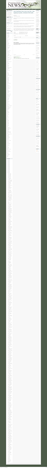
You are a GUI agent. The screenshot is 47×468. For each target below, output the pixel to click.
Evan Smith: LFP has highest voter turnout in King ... (10, 343)
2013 (8, 170)
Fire (26, 9)
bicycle (7, 41)
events (7, 69)
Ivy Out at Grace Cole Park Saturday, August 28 (10, 334)
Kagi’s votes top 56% (10, 251)
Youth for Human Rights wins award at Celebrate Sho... (10, 302)
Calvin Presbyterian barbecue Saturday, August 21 (10, 376)
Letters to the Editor (38, 38)
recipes (7, 121)
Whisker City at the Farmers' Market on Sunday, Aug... (10, 355)
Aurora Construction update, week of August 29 (10, 207)
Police (24, 9)
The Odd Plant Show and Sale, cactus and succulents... (10, 360)
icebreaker (8, 90)
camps (7, 46)
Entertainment (11, 9)
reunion (7, 124)
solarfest (8, 138)
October (9, 175)
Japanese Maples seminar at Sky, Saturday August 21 (10, 436)
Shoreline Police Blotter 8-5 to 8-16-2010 (10, 300)
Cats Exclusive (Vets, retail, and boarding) (37, 130)
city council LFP (8, 54)
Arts (21, 9)
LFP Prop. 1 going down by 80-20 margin (9, 393)
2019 (8, 165)
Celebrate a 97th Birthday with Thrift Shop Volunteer (10, 438)
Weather (35, 9)
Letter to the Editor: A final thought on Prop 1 (10, 314)
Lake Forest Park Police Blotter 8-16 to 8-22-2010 (10, 216)
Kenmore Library (37, 79)
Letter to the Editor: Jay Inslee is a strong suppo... (10, 257)
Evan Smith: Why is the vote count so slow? (10, 278)
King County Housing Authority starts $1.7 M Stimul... (10, 406)
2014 (8, 169)
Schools (32, 9)
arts (7, 38)
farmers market (8, 70)
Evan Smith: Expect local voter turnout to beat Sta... (10, 417)
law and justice (8, 96)
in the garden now (8, 91)
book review (8, 43)
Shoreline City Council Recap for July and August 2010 (10, 351)
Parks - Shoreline (37, 95)
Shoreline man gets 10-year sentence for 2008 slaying (10, 198)
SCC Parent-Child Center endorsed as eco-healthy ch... (10, 340)
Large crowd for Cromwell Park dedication (9, 178)
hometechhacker (8, 88)
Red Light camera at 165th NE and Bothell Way (10, 182)
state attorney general (9, 140)
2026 (8, 159)
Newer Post (15, 54)
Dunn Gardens (8, 35)
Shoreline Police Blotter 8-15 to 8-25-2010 (10, 193)
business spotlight (8, 45)
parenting (8, 109)
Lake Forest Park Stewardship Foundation (37, 69)
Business (15, 9)
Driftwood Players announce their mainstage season (10, 447)
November (9, 174)
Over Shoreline (9, 223)
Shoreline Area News (18, 57)
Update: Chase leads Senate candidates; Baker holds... (10, 390)
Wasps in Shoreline (10, 264)
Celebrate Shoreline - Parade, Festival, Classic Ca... (10, 434)
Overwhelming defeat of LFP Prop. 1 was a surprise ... (10, 364)
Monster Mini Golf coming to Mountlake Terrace (38, 15)
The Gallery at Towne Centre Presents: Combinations (10, 266)
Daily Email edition (16, 58)
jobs (7, 93)
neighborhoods (8, 104)
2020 (8, 164)
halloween (8, 82)
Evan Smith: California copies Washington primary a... (10, 311)
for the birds (8, 74)
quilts (7, 119)
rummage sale (8, 127)
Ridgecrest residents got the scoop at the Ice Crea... (10, 231)
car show (8, 48)
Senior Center (37, 72)
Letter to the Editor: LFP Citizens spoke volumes (10, 332)
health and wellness (9, 83)
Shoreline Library (37, 86)
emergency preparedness (9, 67)
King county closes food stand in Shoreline (38, 12)
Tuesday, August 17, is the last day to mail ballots (10, 415)
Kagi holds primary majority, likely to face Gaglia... (10, 396)
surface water (8, 145)
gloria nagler (8, 80)
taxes (7, 146)
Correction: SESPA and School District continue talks (10, 273)
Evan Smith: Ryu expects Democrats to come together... (10, 358)
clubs (7, 56)
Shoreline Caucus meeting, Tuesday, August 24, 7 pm (10, 440)
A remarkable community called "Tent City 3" (10, 374)
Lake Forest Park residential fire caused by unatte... (10, 191)
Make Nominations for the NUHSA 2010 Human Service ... (10, 211)
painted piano (8, 108)
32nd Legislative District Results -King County (10, 403)
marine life (8, 98)
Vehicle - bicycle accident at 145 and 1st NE (10, 368)
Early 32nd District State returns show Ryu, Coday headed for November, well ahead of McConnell (24, 12)
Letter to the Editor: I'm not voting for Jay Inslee (10, 289)
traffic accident (8, 150)
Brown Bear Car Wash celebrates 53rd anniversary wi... (10, 296)
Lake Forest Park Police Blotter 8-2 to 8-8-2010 (10, 445)
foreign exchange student (9, 75)
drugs (7, 64)
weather (7, 153)
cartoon (7, 49)
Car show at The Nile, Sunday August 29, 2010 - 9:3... (10, 250)
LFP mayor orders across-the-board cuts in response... (10, 383)
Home (8, 9)
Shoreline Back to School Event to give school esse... (10, 255)
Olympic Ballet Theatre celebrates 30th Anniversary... (10, 276)
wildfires (7, 155)
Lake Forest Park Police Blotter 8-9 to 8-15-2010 (10, 309)
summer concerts (8, 143)
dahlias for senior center (9, 61)
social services (8, 137)
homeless (8, 87)
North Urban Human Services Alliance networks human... (10, 209)
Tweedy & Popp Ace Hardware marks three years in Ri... (10, 338)
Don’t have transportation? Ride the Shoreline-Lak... (10, 349)
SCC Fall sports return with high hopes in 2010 (10, 327)
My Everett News (37, 142)
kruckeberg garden (8, 95)
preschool (8, 117)
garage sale (8, 77)
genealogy (8, 79)
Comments (38, 151)
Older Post (34, 54)
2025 (8, 160)
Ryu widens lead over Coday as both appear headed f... (10, 378)
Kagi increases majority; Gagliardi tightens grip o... (10, 371)
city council (8, 53)
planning (7, 111)
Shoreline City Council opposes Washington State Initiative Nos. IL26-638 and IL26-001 (38, 20)
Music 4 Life (37, 65)
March (8, 459)
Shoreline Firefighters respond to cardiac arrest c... (10, 316)
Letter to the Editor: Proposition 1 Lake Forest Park (10, 345)
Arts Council (37, 60)
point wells (8, 114)
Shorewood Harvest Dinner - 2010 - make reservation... (10, 411)
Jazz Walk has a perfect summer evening (9, 366)
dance (7, 62)
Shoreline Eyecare (38, 116)
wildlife (7, 156)
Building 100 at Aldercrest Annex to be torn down (10, 245)
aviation (7, 40)
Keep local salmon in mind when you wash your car (10, 229)
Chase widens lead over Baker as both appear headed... (10, 381)
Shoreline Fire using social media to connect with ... (10, 204)
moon (7, 100)
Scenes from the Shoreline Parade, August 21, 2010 (10, 330)
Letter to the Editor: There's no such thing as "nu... (10, 239)
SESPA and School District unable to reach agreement (10, 285)
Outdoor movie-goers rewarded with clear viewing (10, 431)
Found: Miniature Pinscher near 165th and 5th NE (10, 271)
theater (7, 148)
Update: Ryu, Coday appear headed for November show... (10, 387)
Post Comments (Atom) (18, 55)
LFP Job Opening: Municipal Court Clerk (9, 235)
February (9, 460)
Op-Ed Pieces (37, 41)
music (7, 103)
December (9, 173)
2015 (8, 168)
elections (8, 66)
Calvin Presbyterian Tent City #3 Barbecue (10, 225)
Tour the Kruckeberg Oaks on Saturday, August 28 (10, 325)
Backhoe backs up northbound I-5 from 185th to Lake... (10, 243)
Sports (29, 9)
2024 (8, 161)
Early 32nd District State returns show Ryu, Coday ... (10, 398)
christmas (8, 51)
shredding (8, 135)
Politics (18, 9)
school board (8, 129)
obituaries (8, 106)
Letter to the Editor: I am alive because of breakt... (10, 233)
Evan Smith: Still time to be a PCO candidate (10, 443)
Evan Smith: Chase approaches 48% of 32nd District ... (10, 222)
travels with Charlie (8, 151)
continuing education (9, 59)
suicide (7, 142)
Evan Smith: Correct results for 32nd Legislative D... (10, 353)
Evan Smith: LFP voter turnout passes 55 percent (10, 248)
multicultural (8, 101)
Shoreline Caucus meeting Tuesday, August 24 (10, 294)
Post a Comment (15, 40)
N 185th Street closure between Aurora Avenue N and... (10, 425)
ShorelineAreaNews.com (17, 56)
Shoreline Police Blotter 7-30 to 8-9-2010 (10, 427)
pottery (7, 116)
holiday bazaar (8, 85)
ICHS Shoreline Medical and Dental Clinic (38, 105)
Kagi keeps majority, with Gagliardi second (10, 385)
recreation (8, 122)
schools (7, 130)
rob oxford (8, 125)
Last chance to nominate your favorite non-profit (10, 318)
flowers (7, 72)
